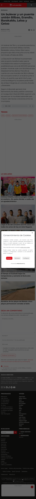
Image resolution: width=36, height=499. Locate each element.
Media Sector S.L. (21, 263)
